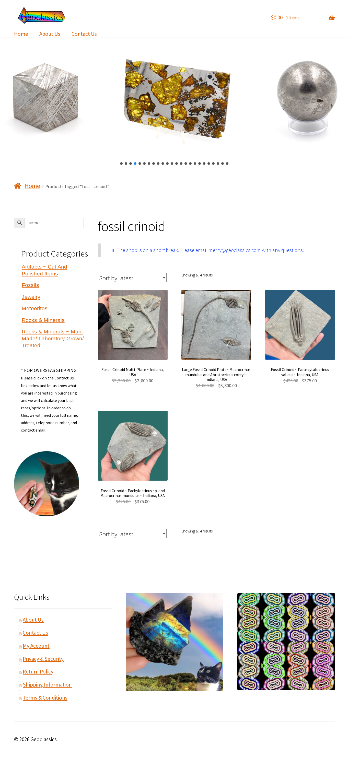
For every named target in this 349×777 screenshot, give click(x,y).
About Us (49, 33)
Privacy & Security (43, 658)
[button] (121, 163)
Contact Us (84, 33)
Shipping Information (47, 684)
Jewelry (31, 297)
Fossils (30, 285)
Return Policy (38, 671)
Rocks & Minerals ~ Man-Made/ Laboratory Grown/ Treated (53, 338)
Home (21, 33)
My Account (36, 645)
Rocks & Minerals (43, 320)
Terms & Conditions (45, 697)
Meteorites (35, 308)
